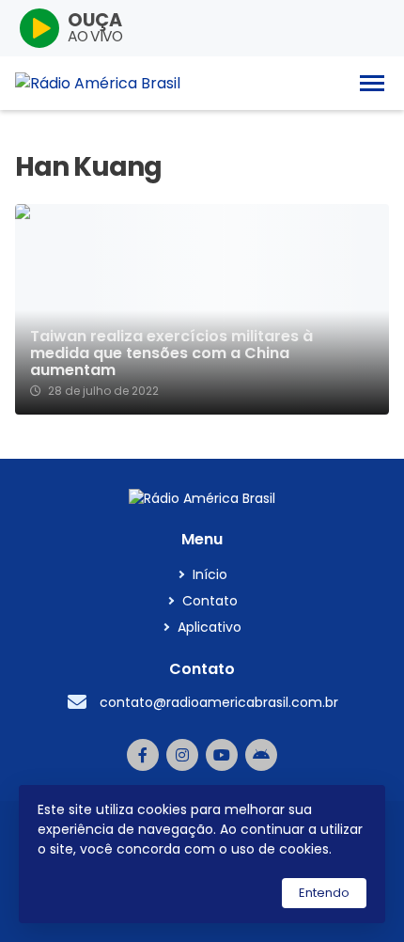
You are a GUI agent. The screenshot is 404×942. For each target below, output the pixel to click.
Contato (210, 600)
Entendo (324, 893)
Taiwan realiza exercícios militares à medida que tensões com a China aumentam (171, 353)
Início (210, 574)
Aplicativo (209, 627)
